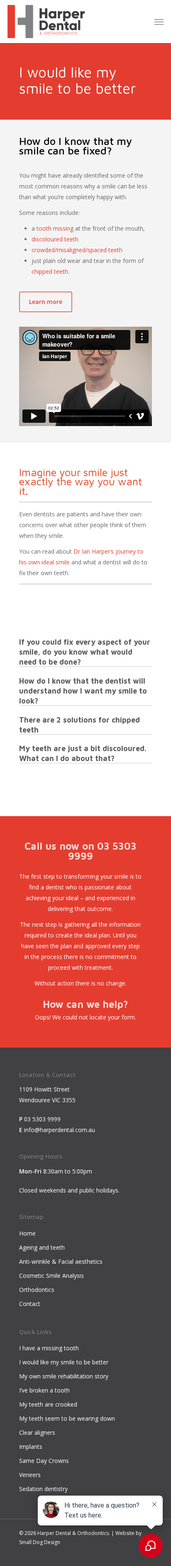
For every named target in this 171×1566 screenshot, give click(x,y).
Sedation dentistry (43, 1489)
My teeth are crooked (48, 1404)
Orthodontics (36, 1290)
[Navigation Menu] (159, 21)
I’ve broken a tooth (44, 1390)
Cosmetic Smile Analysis (51, 1275)
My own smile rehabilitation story (63, 1376)
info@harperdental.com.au (59, 1130)
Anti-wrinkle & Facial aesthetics (61, 1261)
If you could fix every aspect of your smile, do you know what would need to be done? (84, 652)
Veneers (30, 1475)
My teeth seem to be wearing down (67, 1418)
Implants (30, 1446)
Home (27, 1233)
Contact (29, 1304)
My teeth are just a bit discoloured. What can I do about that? (83, 753)
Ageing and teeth (42, 1247)
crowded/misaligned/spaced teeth (77, 250)
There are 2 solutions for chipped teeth (79, 725)
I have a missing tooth (49, 1348)
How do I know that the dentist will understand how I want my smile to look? (83, 691)
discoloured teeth (55, 239)
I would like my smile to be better (63, 1362)
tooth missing (55, 228)
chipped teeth (50, 271)
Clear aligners (37, 1432)
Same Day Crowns (44, 1461)
